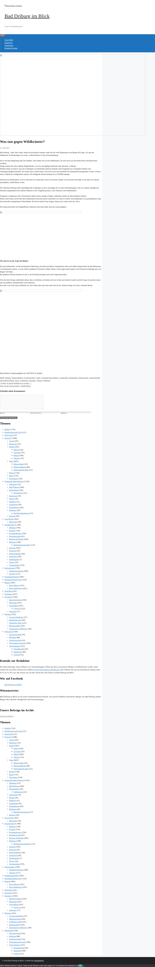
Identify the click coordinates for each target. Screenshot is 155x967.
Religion (12, 542)
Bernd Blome (9, 380)
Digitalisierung (15, 620)
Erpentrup (13, 496)
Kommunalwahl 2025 (13, 580)
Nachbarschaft (15, 536)
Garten (38, 378)
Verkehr (12, 574)
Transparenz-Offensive (18, 629)
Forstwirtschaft (29, 378)
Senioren (12, 551)
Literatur (17, 453)
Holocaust (13, 522)
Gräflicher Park (15, 623)
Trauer (11, 562)
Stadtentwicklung (16, 571)
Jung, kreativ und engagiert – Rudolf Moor (15, 386)
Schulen (12, 548)
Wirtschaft (9, 632)
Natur (2, 380)
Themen (8, 614)
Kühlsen (12, 502)
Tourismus (13, 479)
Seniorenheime (15, 554)
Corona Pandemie (16, 617)
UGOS (16, 655)
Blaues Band (19, 464)
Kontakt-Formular (11, 48)
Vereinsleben (14, 565)
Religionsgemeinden (22, 545)
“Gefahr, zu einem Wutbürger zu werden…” (16, 383)
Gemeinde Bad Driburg (49, 378)
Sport (11, 476)
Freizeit (8, 438)
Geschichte (9, 519)
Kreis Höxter (14, 585)
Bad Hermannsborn (21, 513)
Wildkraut (46, 380)
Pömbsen (12, 510)
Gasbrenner (24, 380)
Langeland (13, 504)
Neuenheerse (14, 507)
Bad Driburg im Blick (27, 16)
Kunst (16, 450)
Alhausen (13, 484)
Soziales (8, 597)
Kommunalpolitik (12, 577)
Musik (16, 455)
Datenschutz (9, 45)
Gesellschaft (63, 378)
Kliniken (12, 637)
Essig (17, 380)
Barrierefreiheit (15, 600)
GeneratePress (39, 961)
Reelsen (12, 516)
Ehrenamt (13, 603)
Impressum (8, 43)
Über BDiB (9, 40)
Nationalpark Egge (21, 470)
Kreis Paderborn (15, 588)
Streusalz (32, 380)
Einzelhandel (19, 649)
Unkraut (39, 380)
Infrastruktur (73, 378)
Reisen (12, 473)
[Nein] (83, 966)
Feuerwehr (9, 435)
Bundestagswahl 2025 (13, 432)
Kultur (11, 447)
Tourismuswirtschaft (17, 643)
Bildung (8, 378)
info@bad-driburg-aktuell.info (47, 670)
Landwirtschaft (94, 378)
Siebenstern (18, 493)
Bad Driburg (14, 487)
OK (80, 966)
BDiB (2, 378)
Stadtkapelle (14, 559)
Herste (11, 499)
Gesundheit (13, 606)
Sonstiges (8, 594)
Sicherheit (13, 556)
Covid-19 (17, 608)
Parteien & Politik (16, 539)
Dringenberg (14, 490)
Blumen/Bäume (17, 378)
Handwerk (18, 652)
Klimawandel (83, 378)
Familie (12, 531)
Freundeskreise (15, 533)
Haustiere (13, 444)
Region (7, 583)
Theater (17, 458)
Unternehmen (14, 646)
